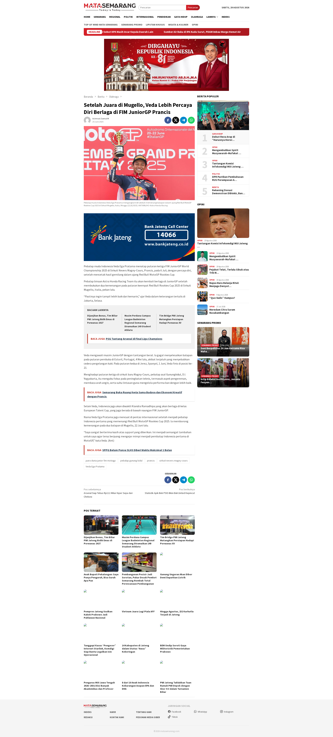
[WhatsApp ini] (191, 120)
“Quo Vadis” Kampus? (222, 297)
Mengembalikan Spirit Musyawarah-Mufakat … (226, 152)
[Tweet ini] (175, 120)
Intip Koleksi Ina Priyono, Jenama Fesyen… (220, 381)
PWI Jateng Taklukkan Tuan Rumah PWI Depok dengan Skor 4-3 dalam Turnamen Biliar (175, 687)
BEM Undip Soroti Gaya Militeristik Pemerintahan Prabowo (175, 648)
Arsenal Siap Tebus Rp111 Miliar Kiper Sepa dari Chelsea (108, 493)
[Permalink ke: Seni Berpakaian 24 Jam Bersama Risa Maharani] (223, 342)
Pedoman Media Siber (148, 717)
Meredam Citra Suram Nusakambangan (222, 311)
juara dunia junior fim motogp (101, 460)
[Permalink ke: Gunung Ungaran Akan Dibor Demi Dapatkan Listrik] (177, 562)
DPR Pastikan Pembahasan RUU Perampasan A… (228, 178)
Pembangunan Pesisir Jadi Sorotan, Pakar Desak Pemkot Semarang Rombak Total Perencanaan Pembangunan (139, 579)
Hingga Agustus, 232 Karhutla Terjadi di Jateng (177, 613)
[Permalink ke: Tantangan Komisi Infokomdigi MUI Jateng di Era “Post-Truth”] (223, 223)
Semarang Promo (209, 345)
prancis (151, 460)
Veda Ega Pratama (95, 466)
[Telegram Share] (183, 120)
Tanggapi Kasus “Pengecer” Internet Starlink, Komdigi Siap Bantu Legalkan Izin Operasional (100, 650)
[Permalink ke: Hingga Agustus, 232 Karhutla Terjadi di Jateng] (177, 599)
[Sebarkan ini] (167, 120)
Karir (113, 712)
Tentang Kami (144, 712)
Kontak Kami (117, 717)
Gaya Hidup (217, 134)
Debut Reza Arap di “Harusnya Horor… (223, 138)
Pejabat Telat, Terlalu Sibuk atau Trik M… (229, 271)
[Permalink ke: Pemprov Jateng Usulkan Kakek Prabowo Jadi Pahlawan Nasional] (101, 599)
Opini (214, 147)
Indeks (88, 712)
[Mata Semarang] (110, 7)
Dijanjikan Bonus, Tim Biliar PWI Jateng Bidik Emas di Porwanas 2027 (102, 319)
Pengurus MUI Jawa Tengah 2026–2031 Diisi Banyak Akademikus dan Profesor (99, 685)
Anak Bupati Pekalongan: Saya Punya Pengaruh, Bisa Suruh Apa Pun (101, 577)
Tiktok (175, 716)
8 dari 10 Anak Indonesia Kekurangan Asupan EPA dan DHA (138, 685)
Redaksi (88, 717)
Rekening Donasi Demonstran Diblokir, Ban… (228, 192)
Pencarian (193, 7)
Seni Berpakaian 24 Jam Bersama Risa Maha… (223, 350)
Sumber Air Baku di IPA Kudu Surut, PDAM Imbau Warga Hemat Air (169, 31)
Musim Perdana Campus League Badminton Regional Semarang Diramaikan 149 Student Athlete (138, 323)
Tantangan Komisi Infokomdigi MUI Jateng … (228, 165)
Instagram (228, 711)
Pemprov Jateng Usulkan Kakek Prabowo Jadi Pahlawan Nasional (98, 614)
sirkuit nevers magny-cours (173, 460)
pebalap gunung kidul (131, 460)
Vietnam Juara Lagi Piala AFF (138, 611)
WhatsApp (202, 711)
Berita (215, 187)
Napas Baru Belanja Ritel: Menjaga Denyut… (224, 284)
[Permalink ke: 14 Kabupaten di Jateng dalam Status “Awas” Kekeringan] (139, 633)
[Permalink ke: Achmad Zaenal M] (87, 119)
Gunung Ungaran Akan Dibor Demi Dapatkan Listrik (176, 576)
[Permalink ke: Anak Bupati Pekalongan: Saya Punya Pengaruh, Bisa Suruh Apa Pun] (101, 562)
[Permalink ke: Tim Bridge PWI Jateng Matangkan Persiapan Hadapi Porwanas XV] (177, 525)
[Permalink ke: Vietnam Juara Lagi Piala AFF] (139, 599)
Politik (216, 174)
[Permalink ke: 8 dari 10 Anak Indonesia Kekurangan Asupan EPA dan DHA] (139, 670)
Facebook (176, 711)
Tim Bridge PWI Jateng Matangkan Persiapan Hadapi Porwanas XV (171, 319)
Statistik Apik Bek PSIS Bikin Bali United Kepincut (170, 491)
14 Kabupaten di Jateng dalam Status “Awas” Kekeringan (135, 648)
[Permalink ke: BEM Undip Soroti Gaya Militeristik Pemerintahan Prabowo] (177, 633)
